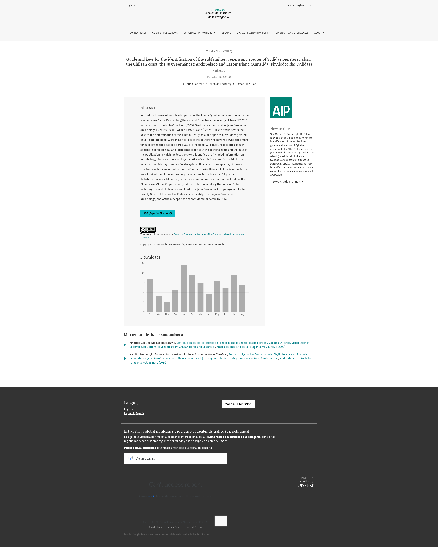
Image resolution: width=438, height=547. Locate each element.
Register (301, 5)
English (131, 5)
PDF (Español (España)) (157, 213)
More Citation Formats (287, 181)
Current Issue (138, 32)
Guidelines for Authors (198, 32)
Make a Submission (238, 404)
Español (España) (134, 413)
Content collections (165, 32)
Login (310, 5)
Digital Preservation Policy (253, 32)
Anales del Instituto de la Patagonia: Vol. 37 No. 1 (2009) (251, 347)
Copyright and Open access (292, 32)
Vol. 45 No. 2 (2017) (219, 51)
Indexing (226, 32)
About (318, 32)
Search (290, 5)
